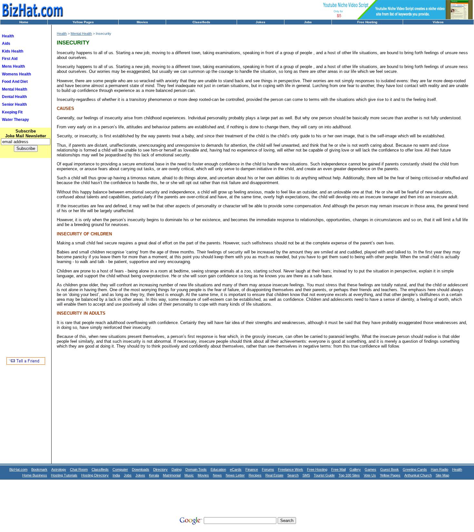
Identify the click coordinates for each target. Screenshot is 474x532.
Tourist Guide (324, 475)
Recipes (255, 475)
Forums (268, 469)
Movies (142, 22)
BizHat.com (18, 469)
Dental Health (14, 96)
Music (189, 475)
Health (8, 36)
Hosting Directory (95, 475)
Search (293, 475)
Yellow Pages (83, 22)
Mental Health (14, 89)
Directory (160, 469)
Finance (251, 469)
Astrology (58, 469)
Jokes (260, 22)
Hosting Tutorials (64, 475)
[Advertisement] (25, 260)
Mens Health (13, 66)
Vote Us (370, 475)
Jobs (308, 22)
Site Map (442, 475)
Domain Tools (196, 469)
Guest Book (389, 469)
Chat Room (79, 469)
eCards (236, 469)
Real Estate (274, 475)
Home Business (34, 475)
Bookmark (39, 469)
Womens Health (16, 74)
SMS (306, 475)
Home (23, 22)
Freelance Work (290, 469)
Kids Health (12, 51)
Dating (177, 469)
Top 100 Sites (349, 475)
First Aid (9, 58)
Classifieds (201, 22)
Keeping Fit (12, 112)
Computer (120, 469)
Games (370, 469)
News (217, 475)
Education (218, 469)
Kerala (154, 475)
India (116, 475)
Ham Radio (439, 469)
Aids (6, 43)
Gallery (355, 469)
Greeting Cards (415, 469)
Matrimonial (172, 475)
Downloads (140, 469)
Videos (438, 22)
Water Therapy (15, 119)
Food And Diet (15, 81)
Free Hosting (367, 22)
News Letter (235, 475)
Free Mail (338, 469)
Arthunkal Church (418, 475)
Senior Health (14, 104)
